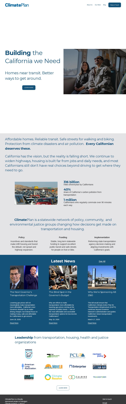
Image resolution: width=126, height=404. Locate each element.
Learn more (28, 87)
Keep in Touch (114, 5)
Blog (104, 5)
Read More (14, 323)
